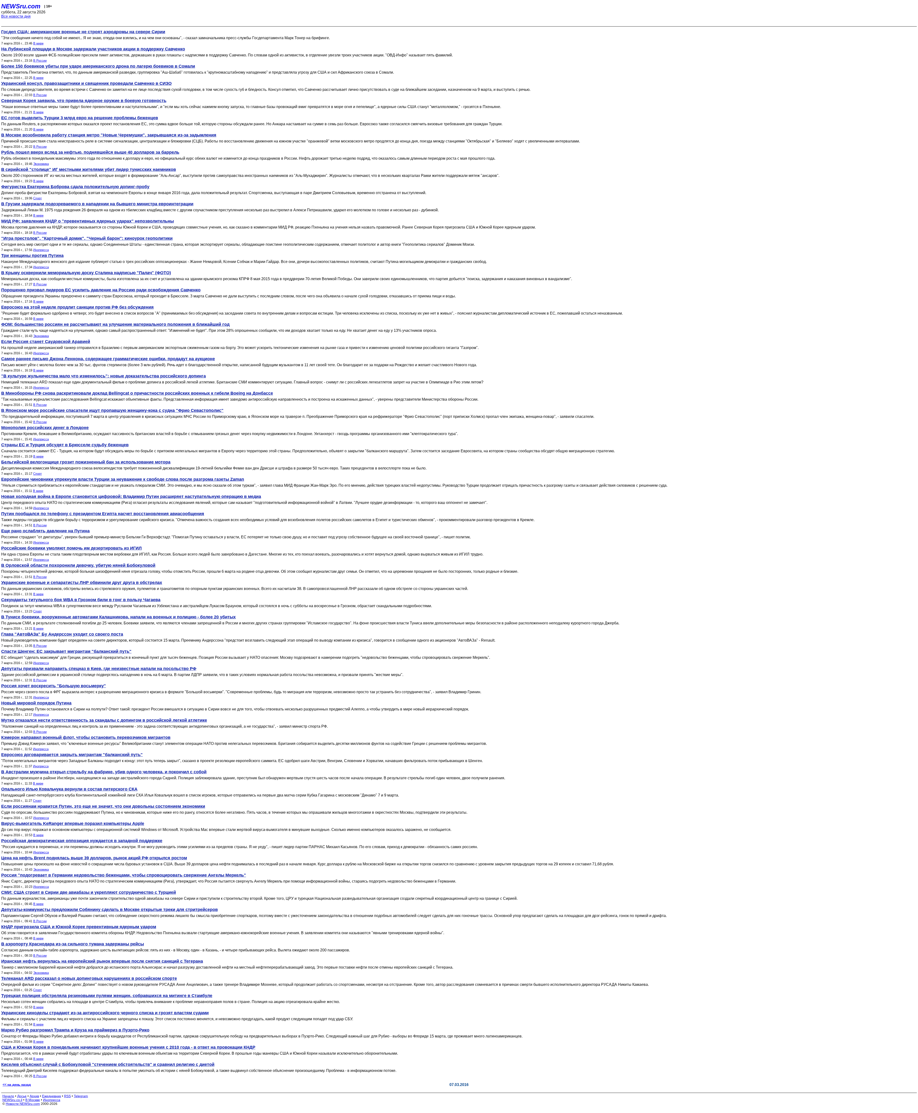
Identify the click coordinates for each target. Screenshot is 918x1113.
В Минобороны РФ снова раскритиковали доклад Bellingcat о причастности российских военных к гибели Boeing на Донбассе (137, 393)
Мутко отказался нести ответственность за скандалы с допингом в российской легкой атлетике (104, 720)
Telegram (81, 1096)
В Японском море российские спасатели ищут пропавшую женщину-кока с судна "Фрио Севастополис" (112, 410)
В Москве (32, 1100)
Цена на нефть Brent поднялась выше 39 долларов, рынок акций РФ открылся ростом (94, 858)
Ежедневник (51, 1096)
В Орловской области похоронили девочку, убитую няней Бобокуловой (78, 565)
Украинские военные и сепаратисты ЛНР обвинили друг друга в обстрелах (81, 582)
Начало (8, 1096)
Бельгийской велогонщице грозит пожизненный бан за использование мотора (85, 462)
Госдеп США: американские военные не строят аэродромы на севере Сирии (83, 31)
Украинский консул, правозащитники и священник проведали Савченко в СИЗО (86, 83)
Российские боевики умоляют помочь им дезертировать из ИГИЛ (71, 548)
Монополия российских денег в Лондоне (45, 427)
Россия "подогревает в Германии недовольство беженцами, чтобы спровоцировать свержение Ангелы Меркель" (123, 875)
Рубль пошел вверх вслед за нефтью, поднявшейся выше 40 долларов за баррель (90, 152)
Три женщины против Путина (32, 255)
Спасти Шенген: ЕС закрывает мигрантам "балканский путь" (66, 651)
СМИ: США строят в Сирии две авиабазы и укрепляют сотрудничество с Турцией (88, 892)
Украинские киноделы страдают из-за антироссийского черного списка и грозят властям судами (105, 1012)
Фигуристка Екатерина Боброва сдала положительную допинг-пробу (75, 186)
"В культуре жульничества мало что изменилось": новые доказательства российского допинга (103, 376)
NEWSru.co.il (12, 1100)
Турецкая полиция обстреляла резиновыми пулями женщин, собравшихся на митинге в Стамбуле (106, 995)
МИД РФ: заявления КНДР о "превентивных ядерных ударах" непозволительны (87, 221)
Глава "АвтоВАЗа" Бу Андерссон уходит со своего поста (62, 634)
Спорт (37, 198)
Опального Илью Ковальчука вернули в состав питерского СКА (69, 789)
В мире (38, 43)
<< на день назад (17, 1084)
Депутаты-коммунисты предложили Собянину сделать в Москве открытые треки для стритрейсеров (109, 909)
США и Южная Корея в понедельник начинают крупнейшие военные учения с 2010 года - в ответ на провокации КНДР (128, 1047)
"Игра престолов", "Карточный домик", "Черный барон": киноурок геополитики (87, 238)
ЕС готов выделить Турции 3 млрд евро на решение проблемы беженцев (79, 117)
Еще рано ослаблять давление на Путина (45, 531)
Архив (34, 1096)
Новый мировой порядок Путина (36, 703)
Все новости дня (16, 16)
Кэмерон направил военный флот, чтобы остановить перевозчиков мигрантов (85, 737)
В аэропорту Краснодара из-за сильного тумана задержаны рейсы (72, 944)
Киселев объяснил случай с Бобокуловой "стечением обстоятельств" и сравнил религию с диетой (107, 1064)
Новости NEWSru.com (23, 1104)
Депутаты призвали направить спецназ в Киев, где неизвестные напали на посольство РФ (98, 668)
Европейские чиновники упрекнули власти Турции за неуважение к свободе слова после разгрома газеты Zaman (122, 479)
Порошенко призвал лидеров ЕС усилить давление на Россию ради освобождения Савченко (101, 290)
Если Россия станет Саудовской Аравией (45, 341)
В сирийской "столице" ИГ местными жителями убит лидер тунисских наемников (88, 169)
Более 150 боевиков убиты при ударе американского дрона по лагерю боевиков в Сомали (98, 66)
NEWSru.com (20, 6)
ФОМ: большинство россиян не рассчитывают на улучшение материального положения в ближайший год (115, 324)
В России (40, 60)
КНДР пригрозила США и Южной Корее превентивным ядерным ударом (78, 926)
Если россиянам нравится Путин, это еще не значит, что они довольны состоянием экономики (103, 806)
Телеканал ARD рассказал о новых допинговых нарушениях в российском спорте (89, 978)
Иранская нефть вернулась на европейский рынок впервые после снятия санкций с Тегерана (102, 961)
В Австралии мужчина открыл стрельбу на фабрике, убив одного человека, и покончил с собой (104, 771)
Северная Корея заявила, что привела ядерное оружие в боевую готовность (83, 100)
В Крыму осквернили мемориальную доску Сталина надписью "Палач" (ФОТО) (86, 272)
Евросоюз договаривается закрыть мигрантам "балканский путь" (72, 754)
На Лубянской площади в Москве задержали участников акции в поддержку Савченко (93, 49)
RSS (67, 1096)
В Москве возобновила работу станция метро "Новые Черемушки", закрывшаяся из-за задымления (108, 135)
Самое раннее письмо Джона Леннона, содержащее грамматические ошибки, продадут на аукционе (108, 358)
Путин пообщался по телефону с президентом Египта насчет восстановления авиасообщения (102, 513)
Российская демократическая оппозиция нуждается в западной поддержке (81, 840)
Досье (22, 1096)
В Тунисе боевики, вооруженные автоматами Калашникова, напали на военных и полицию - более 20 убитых (118, 617)
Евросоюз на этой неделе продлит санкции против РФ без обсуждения (77, 307)
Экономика (41, 164)
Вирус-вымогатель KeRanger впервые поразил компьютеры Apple (72, 823)
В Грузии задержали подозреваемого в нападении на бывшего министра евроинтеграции (97, 204)
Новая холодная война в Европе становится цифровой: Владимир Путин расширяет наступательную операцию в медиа (131, 496)
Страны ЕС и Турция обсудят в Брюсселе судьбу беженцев (65, 444)
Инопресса (41, 250)
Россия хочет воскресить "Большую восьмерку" (53, 685)
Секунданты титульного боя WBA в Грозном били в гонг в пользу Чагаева (80, 599)
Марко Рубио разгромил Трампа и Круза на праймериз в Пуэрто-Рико (75, 1030)
